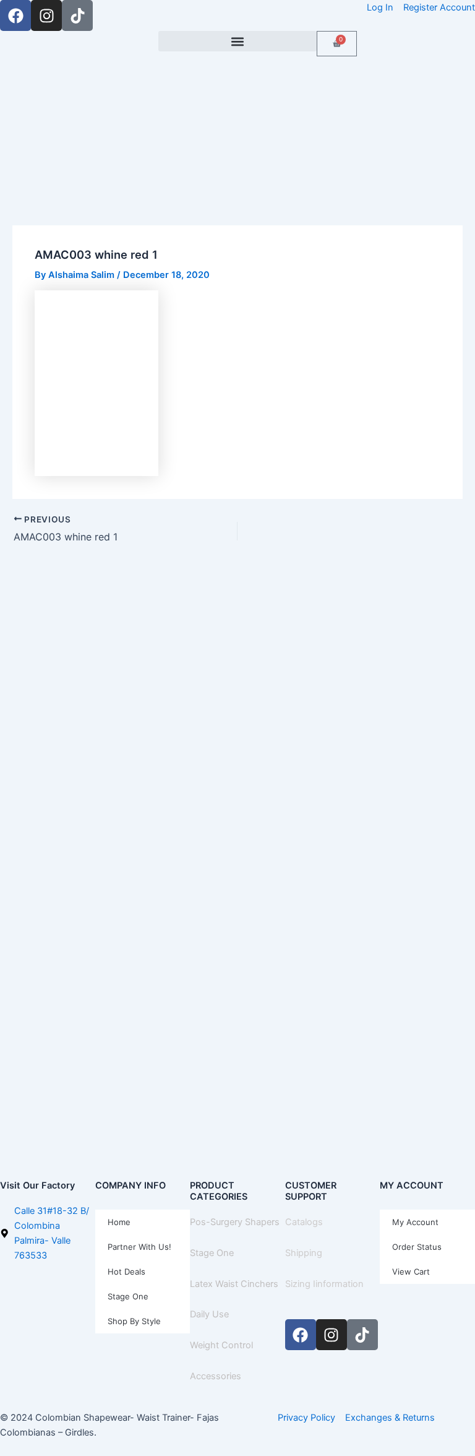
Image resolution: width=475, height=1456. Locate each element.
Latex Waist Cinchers (234, 1283)
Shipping (303, 1253)
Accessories (215, 1376)
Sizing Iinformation (324, 1283)
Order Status (417, 1247)
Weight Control (221, 1345)
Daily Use (209, 1314)
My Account (415, 1222)
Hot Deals (126, 1271)
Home (119, 1222)
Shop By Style (134, 1321)
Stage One (128, 1296)
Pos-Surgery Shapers (235, 1222)
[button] (237, 41)
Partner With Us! (139, 1247)
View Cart (411, 1271)
